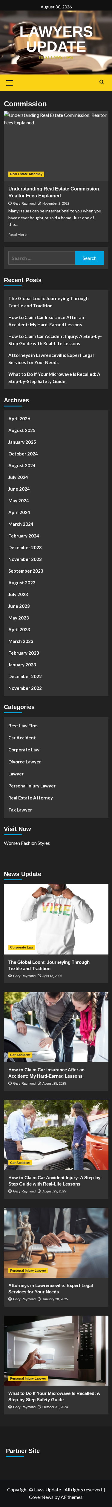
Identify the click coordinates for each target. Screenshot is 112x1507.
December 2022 (25, 676)
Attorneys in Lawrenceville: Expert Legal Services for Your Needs (51, 358)
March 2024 (20, 524)
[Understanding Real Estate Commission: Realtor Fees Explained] (56, 146)
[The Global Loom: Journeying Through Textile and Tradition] (56, 919)
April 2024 (19, 512)
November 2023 (25, 559)
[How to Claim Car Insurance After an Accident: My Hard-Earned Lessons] (56, 1027)
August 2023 (22, 582)
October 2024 (23, 453)
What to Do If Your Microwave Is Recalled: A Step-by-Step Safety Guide (54, 377)
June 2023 (19, 606)
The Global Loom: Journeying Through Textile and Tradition (48, 302)
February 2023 (23, 653)
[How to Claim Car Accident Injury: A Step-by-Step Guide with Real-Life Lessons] (56, 1135)
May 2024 (18, 500)
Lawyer (16, 773)
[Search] (101, 82)
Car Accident (22, 737)
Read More (17, 234)
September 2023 (25, 571)
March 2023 (20, 641)
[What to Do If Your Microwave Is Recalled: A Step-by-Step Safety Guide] (56, 1351)
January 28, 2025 (55, 1299)
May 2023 (18, 617)
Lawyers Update (56, 39)
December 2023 (25, 547)
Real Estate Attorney (26, 174)
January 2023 (22, 664)
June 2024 (19, 489)
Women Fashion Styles (27, 843)
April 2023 (19, 629)
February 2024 (23, 535)
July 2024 (18, 477)
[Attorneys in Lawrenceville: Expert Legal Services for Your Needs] (56, 1243)
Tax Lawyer (20, 809)
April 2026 (19, 418)
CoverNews (41, 1497)
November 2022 (25, 688)
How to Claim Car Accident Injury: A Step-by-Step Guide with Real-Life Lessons (55, 339)
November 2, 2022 (55, 203)
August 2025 (22, 430)
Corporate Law (23, 749)
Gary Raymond (24, 203)
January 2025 (22, 442)
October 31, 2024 (55, 1407)
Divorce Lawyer (24, 761)
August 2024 (22, 465)
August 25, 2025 (54, 1083)
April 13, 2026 (52, 976)
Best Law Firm (23, 725)
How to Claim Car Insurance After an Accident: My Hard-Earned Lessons (46, 321)
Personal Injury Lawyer (32, 785)
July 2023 (18, 594)
